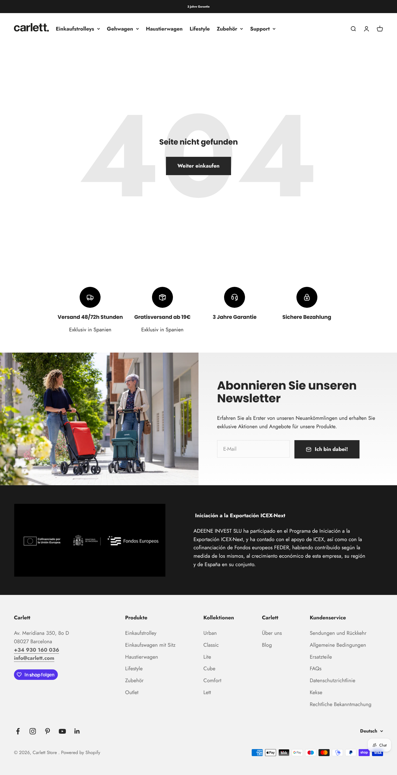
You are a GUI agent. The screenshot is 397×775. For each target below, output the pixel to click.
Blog (267, 645)
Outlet (132, 692)
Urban (210, 633)
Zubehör (227, 29)
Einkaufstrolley (141, 633)
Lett (207, 692)
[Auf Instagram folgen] (33, 731)
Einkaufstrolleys (75, 29)
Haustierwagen (164, 29)
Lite (207, 657)
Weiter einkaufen (199, 166)
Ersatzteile (321, 657)
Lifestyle (199, 29)
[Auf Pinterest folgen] (47, 731)
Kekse (316, 692)
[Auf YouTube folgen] (62, 731)
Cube (209, 668)
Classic (211, 645)
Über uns (272, 633)
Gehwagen (120, 29)
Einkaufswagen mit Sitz (150, 645)
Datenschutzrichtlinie (332, 680)
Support (260, 29)
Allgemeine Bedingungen (338, 645)
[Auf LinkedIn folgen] (77, 731)
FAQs (316, 668)
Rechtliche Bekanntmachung (340, 704)
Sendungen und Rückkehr (338, 633)
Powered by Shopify (80, 752)
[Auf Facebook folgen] (18, 731)
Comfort (212, 680)
